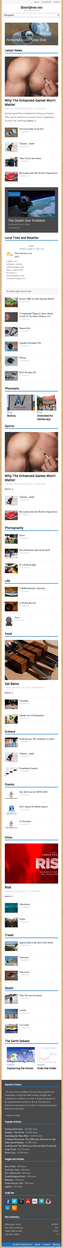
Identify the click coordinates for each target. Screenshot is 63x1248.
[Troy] (9, 624)
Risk (8, 887)
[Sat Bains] (31, 678)
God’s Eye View (12, 1169)
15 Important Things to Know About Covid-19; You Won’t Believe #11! (36, 315)
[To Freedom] (11, 828)
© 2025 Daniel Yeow (22, 1244)
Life (7, 581)
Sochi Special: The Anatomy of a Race (37, 738)
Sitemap (56, 1244)
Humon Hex (24, 328)
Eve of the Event (12, 1173)
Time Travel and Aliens (30, 158)
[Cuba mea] (11, 963)
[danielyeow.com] (32, 8)
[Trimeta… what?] (11, 150)
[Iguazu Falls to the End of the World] (11, 949)
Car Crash (24, 1024)
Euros (22, 535)
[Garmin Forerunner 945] (11, 349)
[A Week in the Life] (11, 609)
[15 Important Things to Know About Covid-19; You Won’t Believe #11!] (11, 320)
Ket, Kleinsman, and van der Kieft (34, 550)
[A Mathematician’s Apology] (11, 594)
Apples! (8, 1186)
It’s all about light (27, 564)
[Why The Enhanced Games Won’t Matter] (31, 94)
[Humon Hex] (11, 335)
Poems (9, 784)
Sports (9, 426)
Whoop (22, 357)
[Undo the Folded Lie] (21, 1055)
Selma (22, 919)
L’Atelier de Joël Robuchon (31, 715)
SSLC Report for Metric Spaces (33, 806)
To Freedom (25, 821)
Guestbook (46, 2)
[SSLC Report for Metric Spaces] (11, 813)
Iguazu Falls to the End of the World (36, 942)
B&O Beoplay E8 (27, 372)
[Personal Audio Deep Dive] (31, 34)
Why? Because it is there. (30, 995)
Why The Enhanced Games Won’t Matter (30, 102)
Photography (14, 528)
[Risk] (31, 881)
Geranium (23, 700)
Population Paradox (28, 768)
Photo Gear (10, 1152)
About (36, 2)
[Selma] (11, 925)
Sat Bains (12, 683)
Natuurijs (9, 1179)
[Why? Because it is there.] (11, 1002)
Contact (56, 2)
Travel (9, 935)
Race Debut (10, 1166)
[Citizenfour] (11, 910)
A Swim (22, 1010)
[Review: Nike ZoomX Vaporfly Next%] (11, 305)
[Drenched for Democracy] (21, 403)
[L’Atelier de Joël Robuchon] (11, 722)
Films (8, 837)
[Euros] (11, 541)
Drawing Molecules (14, 1129)
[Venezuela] (11, 978)
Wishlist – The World (14, 1132)
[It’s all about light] (11, 571)
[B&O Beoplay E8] (11, 379)
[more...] (31, 120)
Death (9, 988)
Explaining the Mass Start (16, 1135)
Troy (17, 617)
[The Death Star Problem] (31, 214)
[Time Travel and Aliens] (11, 164)
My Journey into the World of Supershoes (38, 173)
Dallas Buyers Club (14, 1183)
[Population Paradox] (11, 774)
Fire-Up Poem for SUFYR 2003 (33, 791)
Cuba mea (24, 957)
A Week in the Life (27, 602)
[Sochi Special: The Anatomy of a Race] (11, 745)
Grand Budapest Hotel (15, 1176)
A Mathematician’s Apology (32, 588)
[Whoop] (11, 364)
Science (10, 731)
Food (8, 634)
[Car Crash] (11, 1031)
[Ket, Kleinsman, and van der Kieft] (11, 556)
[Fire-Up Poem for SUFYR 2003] (11, 798)
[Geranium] (11, 707)
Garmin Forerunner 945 (30, 342)
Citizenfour (24, 904)
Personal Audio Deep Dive (31, 128)
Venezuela (24, 972)
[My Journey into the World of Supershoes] (11, 179)
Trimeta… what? (26, 143)
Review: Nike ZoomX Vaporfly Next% (36, 298)
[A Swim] (11, 1016)
